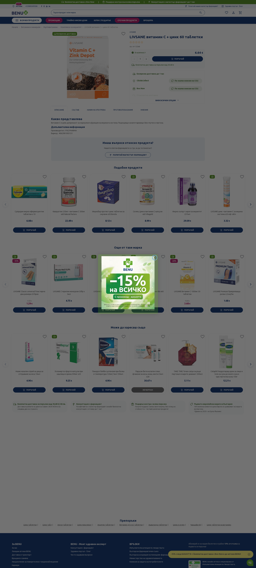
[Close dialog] (154, 257)
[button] (128, 282)
